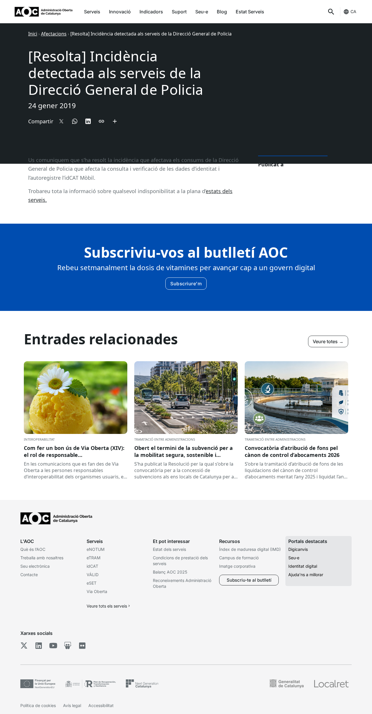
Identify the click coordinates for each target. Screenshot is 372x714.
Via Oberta (97, 591)
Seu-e (201, 12)
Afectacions (54, 34)
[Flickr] (82, 645)
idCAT (92, 566)
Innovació (120, 12)
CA (353, 11)
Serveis (92, 12)
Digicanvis (298, 549)
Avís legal (72, 705)
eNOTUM (96, 549)
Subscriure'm (186, 283)
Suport (179, 12)
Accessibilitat (101, 705)
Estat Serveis (250, 12)
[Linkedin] (38, 645)
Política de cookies (38, 705)
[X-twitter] (24, 645)
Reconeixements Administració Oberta (182, 583)
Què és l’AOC (32, 549)
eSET (91, 583)
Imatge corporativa (237, 566)
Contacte (29, 574)
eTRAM (94, 557)
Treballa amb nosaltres (41, 557)
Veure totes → (328, 341)
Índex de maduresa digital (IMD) (250, 549)
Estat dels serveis (169, 549)
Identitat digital (302, 566)
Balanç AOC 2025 (170, 571)
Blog (222, 12)
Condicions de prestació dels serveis (180, 560)
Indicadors (151, 12)
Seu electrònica (35, 566)
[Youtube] (53, 645)
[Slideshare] (67, 645)
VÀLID (93, 574)
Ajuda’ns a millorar (305, 574)
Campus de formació (239, 557)
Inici (32, 34)
